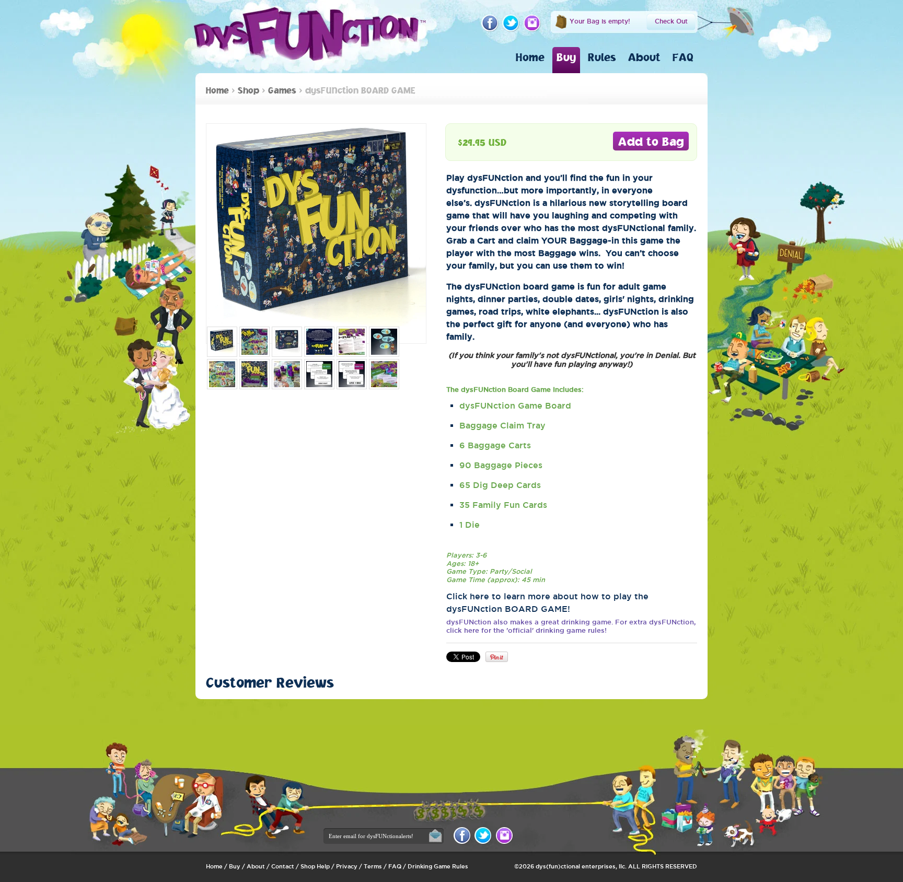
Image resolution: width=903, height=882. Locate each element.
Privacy (346, 866)
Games (282, 90)
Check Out (671, 21)
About (644, 57)
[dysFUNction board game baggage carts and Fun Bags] (287, 374)
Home (530, 57)
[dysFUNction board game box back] (287, 342)
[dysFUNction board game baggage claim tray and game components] (254, 374)
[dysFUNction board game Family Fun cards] (352, 374)
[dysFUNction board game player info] (384, 342)
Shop (248, 90)
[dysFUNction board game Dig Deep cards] (319, 374)
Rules (602, 57)
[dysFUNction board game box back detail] (319, 342)
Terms (373, 866)
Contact (282, 866)
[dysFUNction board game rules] (352, 342)
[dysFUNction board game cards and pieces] (384, 374)
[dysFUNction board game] (254, 342)
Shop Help (315, 866)
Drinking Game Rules (438, 866)
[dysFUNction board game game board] (222, 374)
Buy (566, 57)
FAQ (683, 57)
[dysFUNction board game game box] (222, 342)
